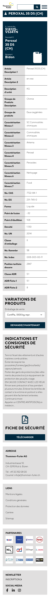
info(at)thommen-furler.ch (27, 475)
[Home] (9, 5)
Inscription (13, 579)
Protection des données (17, 506)
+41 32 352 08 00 (18, 472)
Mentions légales (14, 494)
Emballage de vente (15, 309)
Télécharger (25, 437)
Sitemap (10, 518)
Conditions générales (16, 500)
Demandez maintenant (25, 325)
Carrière (9, 512)
